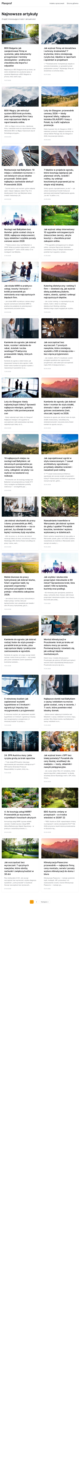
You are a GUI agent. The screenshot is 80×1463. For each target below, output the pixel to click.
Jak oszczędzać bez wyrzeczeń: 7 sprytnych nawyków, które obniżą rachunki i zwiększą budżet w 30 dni (19, 868)
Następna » (45, 902)
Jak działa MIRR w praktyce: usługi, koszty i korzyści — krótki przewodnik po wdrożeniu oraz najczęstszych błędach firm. (19, 292)
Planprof (7, 3)
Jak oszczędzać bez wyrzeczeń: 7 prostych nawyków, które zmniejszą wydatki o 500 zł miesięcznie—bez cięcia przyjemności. (59, 348)
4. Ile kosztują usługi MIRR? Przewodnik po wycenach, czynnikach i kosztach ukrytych (20, 814)
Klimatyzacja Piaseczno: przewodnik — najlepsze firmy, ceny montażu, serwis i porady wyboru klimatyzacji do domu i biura (59, 868)
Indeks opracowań (57, 3)
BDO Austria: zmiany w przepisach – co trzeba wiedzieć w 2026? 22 (55, 814)
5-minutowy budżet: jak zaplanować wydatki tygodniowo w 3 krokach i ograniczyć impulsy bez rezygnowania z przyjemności (19, 705)
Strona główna (72, 3)
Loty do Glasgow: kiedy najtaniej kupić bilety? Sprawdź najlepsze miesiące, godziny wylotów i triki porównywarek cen (20, 407)
